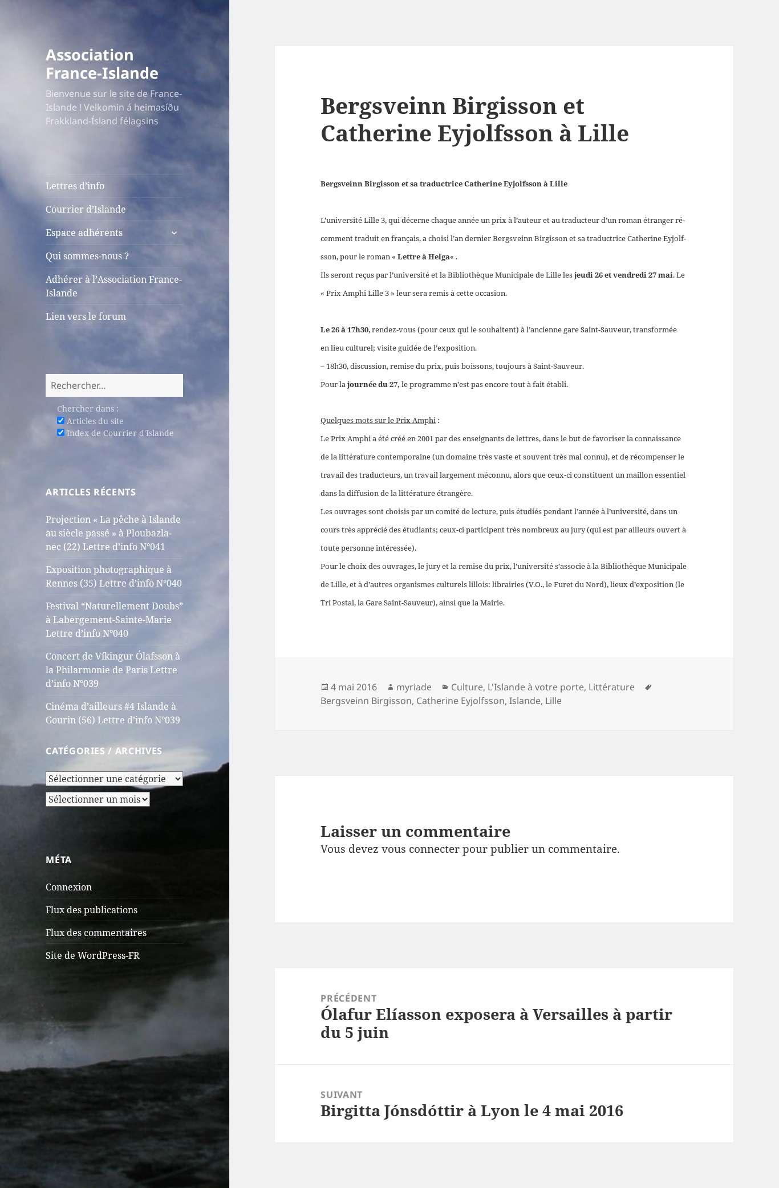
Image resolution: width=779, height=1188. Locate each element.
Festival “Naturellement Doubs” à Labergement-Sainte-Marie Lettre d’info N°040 (114, 620)
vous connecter (421, 848)
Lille (553, 700)
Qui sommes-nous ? (87, 256)
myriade (414, 687)
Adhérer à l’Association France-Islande (114, 286)
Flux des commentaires (96, 932)
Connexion (69, 887)
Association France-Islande (102, 63)
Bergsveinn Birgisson (366, 700)
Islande (525, 700)
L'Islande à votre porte (536, 687)
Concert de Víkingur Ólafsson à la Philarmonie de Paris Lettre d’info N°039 (113, 670)
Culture (467, 687)
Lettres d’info (75, 186)
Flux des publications (91, 910)
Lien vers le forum (86, 316)
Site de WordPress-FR (93, 955)
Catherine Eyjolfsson (460, 700)
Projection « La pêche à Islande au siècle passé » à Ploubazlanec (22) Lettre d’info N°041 (113, 533)
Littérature (612, 687)
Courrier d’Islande (86, 209)
